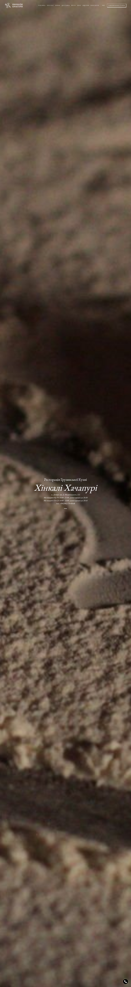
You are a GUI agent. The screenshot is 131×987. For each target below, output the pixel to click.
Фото (73, 5)
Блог (79, 5)
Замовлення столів (116, 5)
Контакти (95, 5)
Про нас (50, 5)
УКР (103, 5)
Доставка (66, 5)
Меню (57, 5)
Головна (41, 5)
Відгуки (86, 5)
